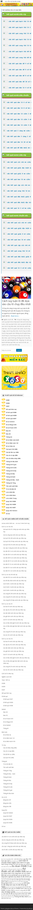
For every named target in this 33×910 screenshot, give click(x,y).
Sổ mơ (8, 513)
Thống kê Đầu (10, 474)
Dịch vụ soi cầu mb (7, 526)
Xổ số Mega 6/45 (11, 424)
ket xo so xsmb (9, 875)
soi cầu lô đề (7, 894)
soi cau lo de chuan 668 (18, 883)
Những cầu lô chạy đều (23, 338)
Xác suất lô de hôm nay (13, 345)
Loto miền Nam (11, 495)
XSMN (8, 403)
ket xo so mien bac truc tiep (16, 872)
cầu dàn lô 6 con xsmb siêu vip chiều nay (14, 571)
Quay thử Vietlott (11, 510)
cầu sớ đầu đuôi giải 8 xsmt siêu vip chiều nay (16, 623)
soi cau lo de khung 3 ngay (14, 886)
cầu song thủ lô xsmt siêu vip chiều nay (14, 632)
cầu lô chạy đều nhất (12, 331)
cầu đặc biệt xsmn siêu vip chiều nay (13, 648)
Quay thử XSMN (11, 504)
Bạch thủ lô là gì (5, 859)
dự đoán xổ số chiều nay (6, 869)
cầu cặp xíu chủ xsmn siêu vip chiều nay (14, 644)
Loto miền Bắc (10, 492)
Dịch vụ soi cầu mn (7, 639)
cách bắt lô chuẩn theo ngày (14, 861)
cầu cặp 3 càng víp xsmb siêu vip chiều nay (15, 548)
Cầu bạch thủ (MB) (11, 449)
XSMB (7, 400)
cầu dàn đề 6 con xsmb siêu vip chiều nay (15, 554)
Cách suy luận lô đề (11, 324)
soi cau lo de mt (22, 887)
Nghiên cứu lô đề (8, 319)
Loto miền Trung (11, 498)
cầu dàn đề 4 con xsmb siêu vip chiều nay (15, 551)
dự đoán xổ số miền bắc (13, 870)
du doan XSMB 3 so (22, 866)
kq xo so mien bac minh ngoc (16, 878)
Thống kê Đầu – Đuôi (12, 480)
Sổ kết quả (5, 696)
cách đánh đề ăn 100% (6, 866)
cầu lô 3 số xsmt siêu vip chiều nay (13, 619)
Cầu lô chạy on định (24, 331)
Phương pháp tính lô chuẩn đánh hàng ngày (18, 881)
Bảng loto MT (7, 800)
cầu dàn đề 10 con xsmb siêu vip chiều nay (15, 561)
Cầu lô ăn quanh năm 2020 (15, 329)
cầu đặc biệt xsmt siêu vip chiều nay (13, 613)
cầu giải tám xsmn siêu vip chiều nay (13, 651)
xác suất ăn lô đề (21, 342)
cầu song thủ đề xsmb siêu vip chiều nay (14, 593)
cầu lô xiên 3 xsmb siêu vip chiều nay (13, 587)
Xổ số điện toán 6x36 (12, 440)
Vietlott (4, 709)
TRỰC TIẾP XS (6, 680)
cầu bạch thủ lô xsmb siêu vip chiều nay (14, 544)
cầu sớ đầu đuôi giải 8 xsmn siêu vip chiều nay (16, 658)
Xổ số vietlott (10, 421)
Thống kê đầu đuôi (12, 461)
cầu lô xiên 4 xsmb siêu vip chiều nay (13, 590)
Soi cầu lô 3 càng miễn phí (21, 890)
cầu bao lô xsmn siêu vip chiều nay (13, 641)
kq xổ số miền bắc (11, 880)
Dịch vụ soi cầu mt (7, 604)
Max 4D (8, 434)
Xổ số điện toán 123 (12, 443)
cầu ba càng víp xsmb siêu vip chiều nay (14, 535)
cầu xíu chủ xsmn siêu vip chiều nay (13, 670)
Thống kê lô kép (11, 471)
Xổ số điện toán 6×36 (9, 741)
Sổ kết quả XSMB (11, 412)
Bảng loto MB (7, 806)
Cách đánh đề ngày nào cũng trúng (22, 864)
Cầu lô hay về (14, 335)
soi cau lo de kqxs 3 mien (11, 887)
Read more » (15, 316)
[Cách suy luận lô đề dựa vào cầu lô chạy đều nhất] (16, 288)
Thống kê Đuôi (10, 477)
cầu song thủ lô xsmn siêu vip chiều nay (14, 666)
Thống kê (9, 437)
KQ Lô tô (4, 797)
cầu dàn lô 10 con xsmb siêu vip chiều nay (15, 564)
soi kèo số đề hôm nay (9, 896)
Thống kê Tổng (11, 483)
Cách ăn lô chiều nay (7, 673)
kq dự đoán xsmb (5, 878)
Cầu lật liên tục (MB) (12, 452)
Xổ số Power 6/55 (11, 428)
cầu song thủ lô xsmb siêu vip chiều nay (14, 597)
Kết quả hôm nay (11, 409)
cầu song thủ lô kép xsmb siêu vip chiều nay (15, 600)
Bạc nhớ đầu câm (14, 861)
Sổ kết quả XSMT (11, 418)
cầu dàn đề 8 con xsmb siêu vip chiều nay (15, 558)
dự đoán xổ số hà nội (17, 869)
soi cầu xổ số (15, 895)
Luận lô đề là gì (12, 338)
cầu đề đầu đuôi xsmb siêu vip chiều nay (14, 580)
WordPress (29, 908)
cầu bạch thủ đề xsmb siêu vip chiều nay (14, 538)
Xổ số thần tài (10, 446)
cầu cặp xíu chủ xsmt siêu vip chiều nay (14, 610)
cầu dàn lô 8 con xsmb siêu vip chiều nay (14, 577)
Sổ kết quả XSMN (11, 415)
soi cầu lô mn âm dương (21, 892)
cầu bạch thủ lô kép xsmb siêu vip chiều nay (15, 541)
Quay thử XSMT (11, 507)
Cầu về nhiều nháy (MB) (13, 458)
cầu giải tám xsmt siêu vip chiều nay (13, 616)
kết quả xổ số (20, 880)
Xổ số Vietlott (7, 725)
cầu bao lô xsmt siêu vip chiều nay (13, 606)
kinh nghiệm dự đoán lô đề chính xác (18, 877)
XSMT (8, 406)
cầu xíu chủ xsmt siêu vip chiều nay (13, 635)
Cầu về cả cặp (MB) (12, 455)
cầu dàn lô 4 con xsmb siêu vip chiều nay (14, 567)
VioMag (6, 908)
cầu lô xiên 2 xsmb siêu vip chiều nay (13, 584)
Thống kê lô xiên (11, 467)
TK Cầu (4, 745)
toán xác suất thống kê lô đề (10, 340)
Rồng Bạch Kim (6, 883)
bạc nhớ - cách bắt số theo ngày (17, 859)
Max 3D (8, 431)
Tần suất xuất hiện (12, 486)
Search (19, 350)
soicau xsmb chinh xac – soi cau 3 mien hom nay (15, 523)
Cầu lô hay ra (5, 335)
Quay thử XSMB (11, 501)
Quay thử (4, 810)
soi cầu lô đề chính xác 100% (22, 894)
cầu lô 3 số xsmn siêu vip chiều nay (13, 654)
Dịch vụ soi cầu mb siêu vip (9, 574)
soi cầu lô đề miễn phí (6, 895)
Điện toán (4, 732)
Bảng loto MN (7, 803)
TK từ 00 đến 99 (11, 489)
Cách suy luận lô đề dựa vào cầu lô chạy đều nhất (16, 302)
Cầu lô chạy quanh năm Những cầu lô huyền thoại (16, 333)
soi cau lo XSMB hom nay (18, 888)
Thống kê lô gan (11, 464)
